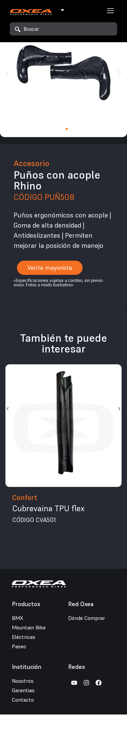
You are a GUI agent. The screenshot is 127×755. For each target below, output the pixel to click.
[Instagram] (86, 683)
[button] (7, 73)
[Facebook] (98, 683)
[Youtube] (74, 683)
